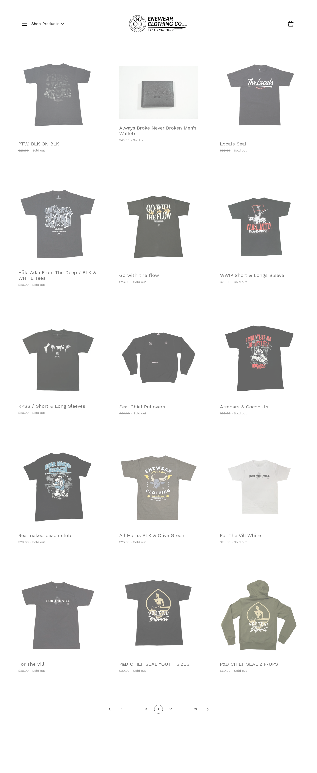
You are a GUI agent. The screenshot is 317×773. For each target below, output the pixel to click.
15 (195, 709)
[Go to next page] (207, 712)
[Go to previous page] (109, 712)
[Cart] (290, 26)
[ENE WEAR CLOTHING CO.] (158, 23)
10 (170, 709)
